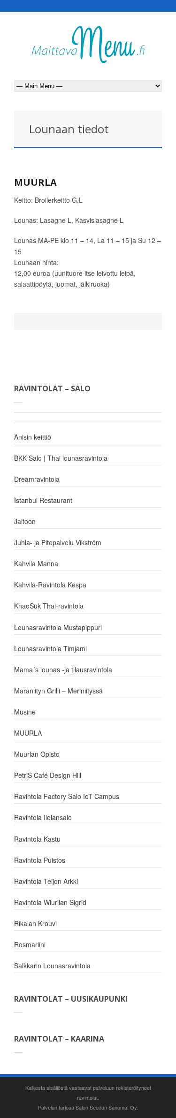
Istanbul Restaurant (43, 500)
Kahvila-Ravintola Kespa (50, 584)
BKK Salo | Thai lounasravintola (60, 458)
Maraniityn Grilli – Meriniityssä (58, 690)
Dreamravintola (37, 479)
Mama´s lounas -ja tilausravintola (63, 669)
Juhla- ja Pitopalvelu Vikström (57, 542)
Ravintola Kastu (37, 839)
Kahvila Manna (36, 563)
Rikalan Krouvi (35, 923)
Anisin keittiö (32, 436)
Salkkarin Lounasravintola (52, 965)
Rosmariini (30, 944)
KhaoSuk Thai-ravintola (49, 605)
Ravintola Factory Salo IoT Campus (66, 796)
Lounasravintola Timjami (50, 648)
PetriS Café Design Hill (47, 775)
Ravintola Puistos (39, 860)
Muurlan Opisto (37, 754)
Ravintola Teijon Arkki (46, 881)
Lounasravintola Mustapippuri (58, 627)
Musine (25, 711)
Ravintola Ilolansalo (43, 817)
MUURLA (35, 182)
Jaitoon (25, 521)
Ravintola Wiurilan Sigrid (50, 902)
